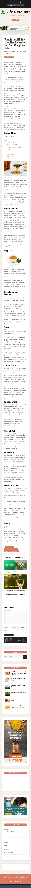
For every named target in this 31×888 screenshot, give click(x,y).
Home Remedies (9, 56)
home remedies (9, 546)
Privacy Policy (10, 876)
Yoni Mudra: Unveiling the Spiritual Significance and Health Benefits (18, 706)
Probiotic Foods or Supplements (15, 147)
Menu (15, 20)
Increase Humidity (11, 152)
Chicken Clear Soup (12, 144)
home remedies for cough (11, 551)
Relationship (7, 849)
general (6, 842)
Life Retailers (18, 51)
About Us (4, 876)
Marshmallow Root (12, 158)
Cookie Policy (17, 877)
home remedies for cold (11, 549)
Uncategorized (7, 856)
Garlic (8, 149)
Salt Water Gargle (11, 151)
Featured (6, 839)
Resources (10, 877)
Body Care (6, 829)
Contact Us (23, 876)
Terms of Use (24, 877)
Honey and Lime (11, 142)
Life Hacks (6, 845)
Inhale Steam (10, 156)
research (13, 184)
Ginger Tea (9, 145)
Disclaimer (17, 876)
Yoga (7, 835)
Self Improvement (8, 852)
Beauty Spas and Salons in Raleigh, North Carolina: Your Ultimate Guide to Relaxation (18, 673)
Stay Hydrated (10, 154)
